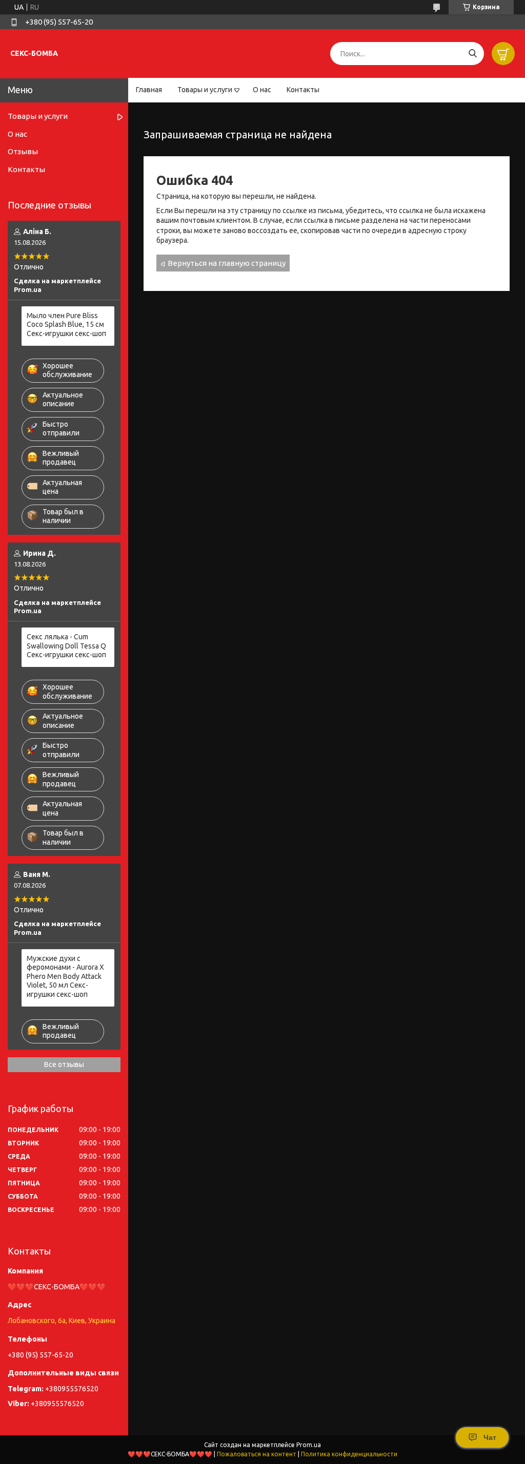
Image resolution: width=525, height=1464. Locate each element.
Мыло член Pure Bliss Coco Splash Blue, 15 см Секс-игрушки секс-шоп (66, 324)
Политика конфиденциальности (349, 1454)
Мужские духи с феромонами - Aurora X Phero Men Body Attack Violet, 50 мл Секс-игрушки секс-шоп (65, 976)
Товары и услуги (204, 90)
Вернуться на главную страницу (227, 263)
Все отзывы (64, 1064)
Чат (489, 1437)
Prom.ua (308, 1444)
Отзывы (23, 151)
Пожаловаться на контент (256, 1454)
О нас (262, 90)
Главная (149, 90)
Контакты (303, 90)
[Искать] (472, 53)
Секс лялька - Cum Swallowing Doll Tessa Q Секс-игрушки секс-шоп (66, 646)
